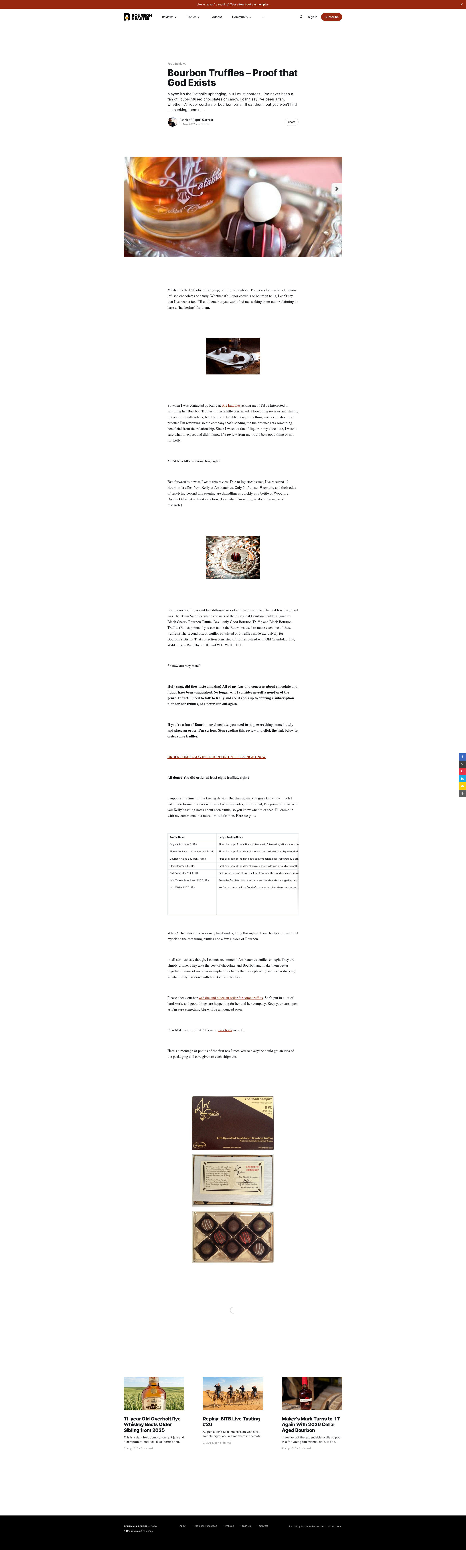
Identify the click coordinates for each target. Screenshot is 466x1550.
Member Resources (206, 1525)
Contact (263, 1525)
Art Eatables (231, 405)
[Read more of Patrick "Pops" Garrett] (172, 122)
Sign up (246, 1525)
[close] (462, 4)
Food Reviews (176, 63)
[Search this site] (301, 17)
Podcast (216, 17)
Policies (229, 1525)
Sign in (312, 17)
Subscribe (332, 17)
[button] (462, 757)
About (182, 1525)
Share (291, 121)
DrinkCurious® (134, 1530)
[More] (263, 17)
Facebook (225, 1029)
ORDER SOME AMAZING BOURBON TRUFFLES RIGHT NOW (216, 756)
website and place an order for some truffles (231, 997)
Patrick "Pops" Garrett (196, 120)
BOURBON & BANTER (135, 1526)
